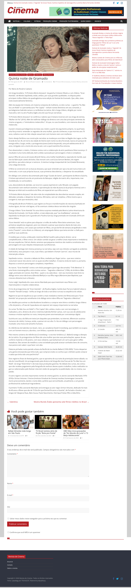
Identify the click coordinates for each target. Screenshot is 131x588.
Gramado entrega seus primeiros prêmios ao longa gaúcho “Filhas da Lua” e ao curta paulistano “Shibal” (107, 43)
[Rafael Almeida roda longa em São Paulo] (20, 416)
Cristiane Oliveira (76, 82)
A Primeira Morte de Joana (62, 82)
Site (8, 507)
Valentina (12, 402)
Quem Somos (86, 21)
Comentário (12, 454)
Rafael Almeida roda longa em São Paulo (19, 432)
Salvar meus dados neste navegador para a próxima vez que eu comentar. (38, 518)
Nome (10, 483)
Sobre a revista (12, 568)
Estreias (37, 21)
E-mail (10, 495)
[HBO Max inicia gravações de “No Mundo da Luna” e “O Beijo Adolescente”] (75, 416)
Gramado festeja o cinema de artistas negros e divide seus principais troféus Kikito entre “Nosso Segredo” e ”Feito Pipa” (107, 35)
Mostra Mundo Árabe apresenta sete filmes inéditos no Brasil (61, 402)
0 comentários (47, 82)
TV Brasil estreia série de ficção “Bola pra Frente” (46, 432)
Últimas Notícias (48, 75)
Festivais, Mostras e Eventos (18, 75)
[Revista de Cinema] (9, 21)
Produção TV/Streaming (68, 21)
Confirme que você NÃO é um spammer (24, 532)
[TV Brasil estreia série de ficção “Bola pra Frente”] (48, 416)
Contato (9, 565)
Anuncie (98, 21)
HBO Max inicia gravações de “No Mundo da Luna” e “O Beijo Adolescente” (75, 433)
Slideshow (38, 75)
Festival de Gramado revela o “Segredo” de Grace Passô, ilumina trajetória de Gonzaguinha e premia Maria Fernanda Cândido (57, 3)
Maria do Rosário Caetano (33, 82)
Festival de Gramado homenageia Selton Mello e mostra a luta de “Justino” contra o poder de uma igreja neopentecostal (106, 65)
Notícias (16, 21)
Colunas (27, 21)
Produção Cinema (50, 21)
